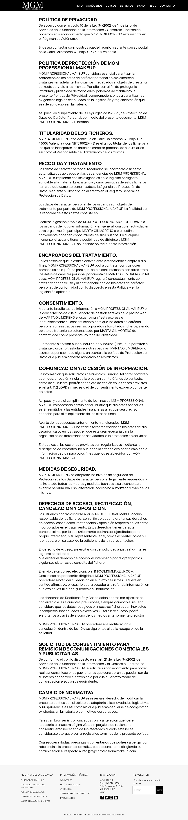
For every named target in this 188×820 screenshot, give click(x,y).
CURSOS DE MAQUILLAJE (32, 780)
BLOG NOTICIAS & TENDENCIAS (35, 801)
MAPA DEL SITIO (67, 798)
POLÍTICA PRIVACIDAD (70, 784)
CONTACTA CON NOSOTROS (34, 796)
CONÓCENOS (94, 5)
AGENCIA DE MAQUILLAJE (33, 792)
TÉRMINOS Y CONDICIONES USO (75, 793)
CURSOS (111, 5)
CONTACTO (167, 5)
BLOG (152, 5)
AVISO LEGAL (66, 789)
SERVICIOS (126, 5)
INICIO (79, 5)
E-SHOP (141, 5)
